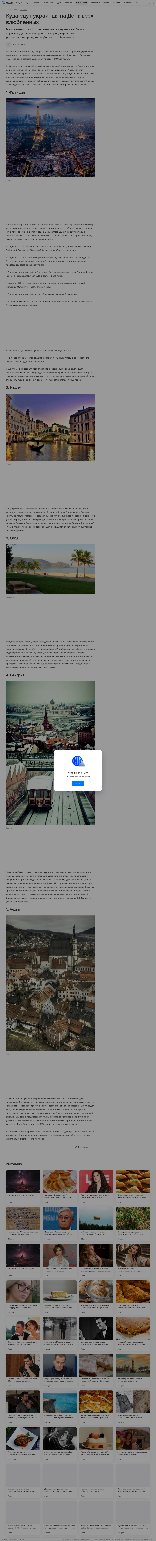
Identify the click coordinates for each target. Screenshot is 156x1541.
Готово (78, 783)
